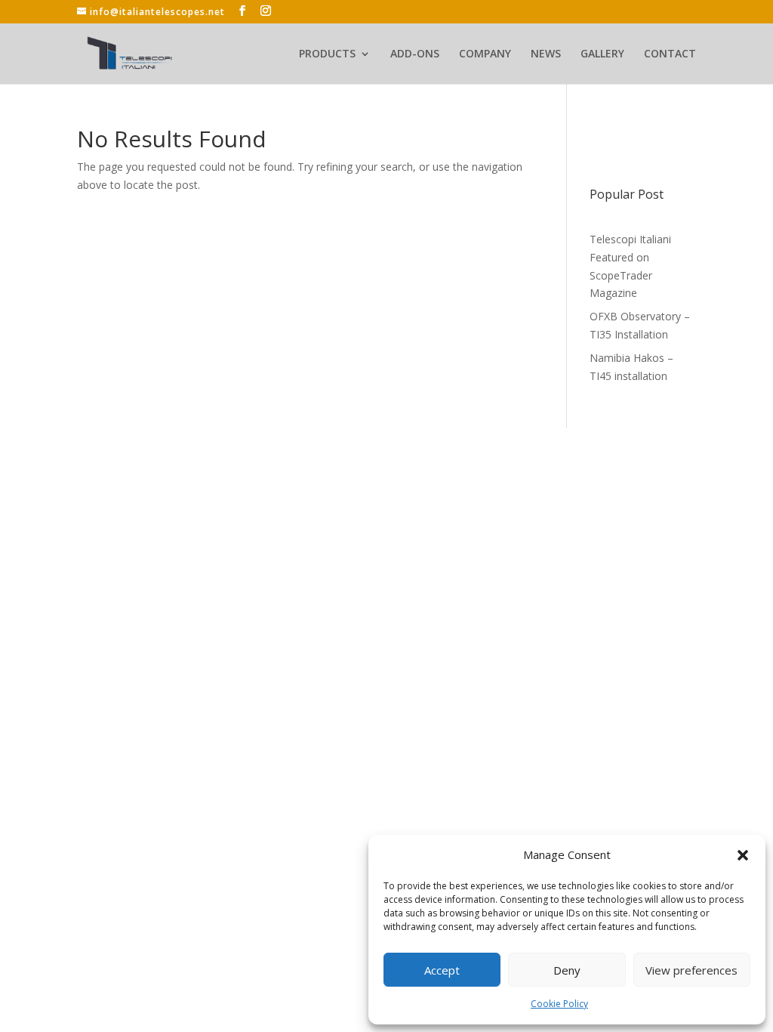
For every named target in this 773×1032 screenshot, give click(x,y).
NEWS (546, 54)
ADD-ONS (414, 54)
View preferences (691, 970)
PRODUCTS (327, 54)
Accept (442, 970)
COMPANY (485, 54)
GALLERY (602, 54)
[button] (742, 855)
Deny (567, 970)
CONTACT (670, 54)
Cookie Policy (559, 1003)
